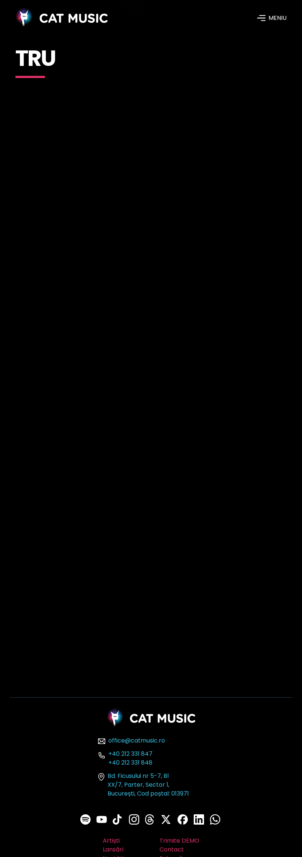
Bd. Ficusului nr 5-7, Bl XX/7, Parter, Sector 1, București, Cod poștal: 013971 (148, 785)
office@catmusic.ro (136, 740)
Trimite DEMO (179, 840)
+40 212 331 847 (130, 754)
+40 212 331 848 (130, 762)
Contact (171, 849)
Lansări (113, 849)
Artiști (111, 840)
